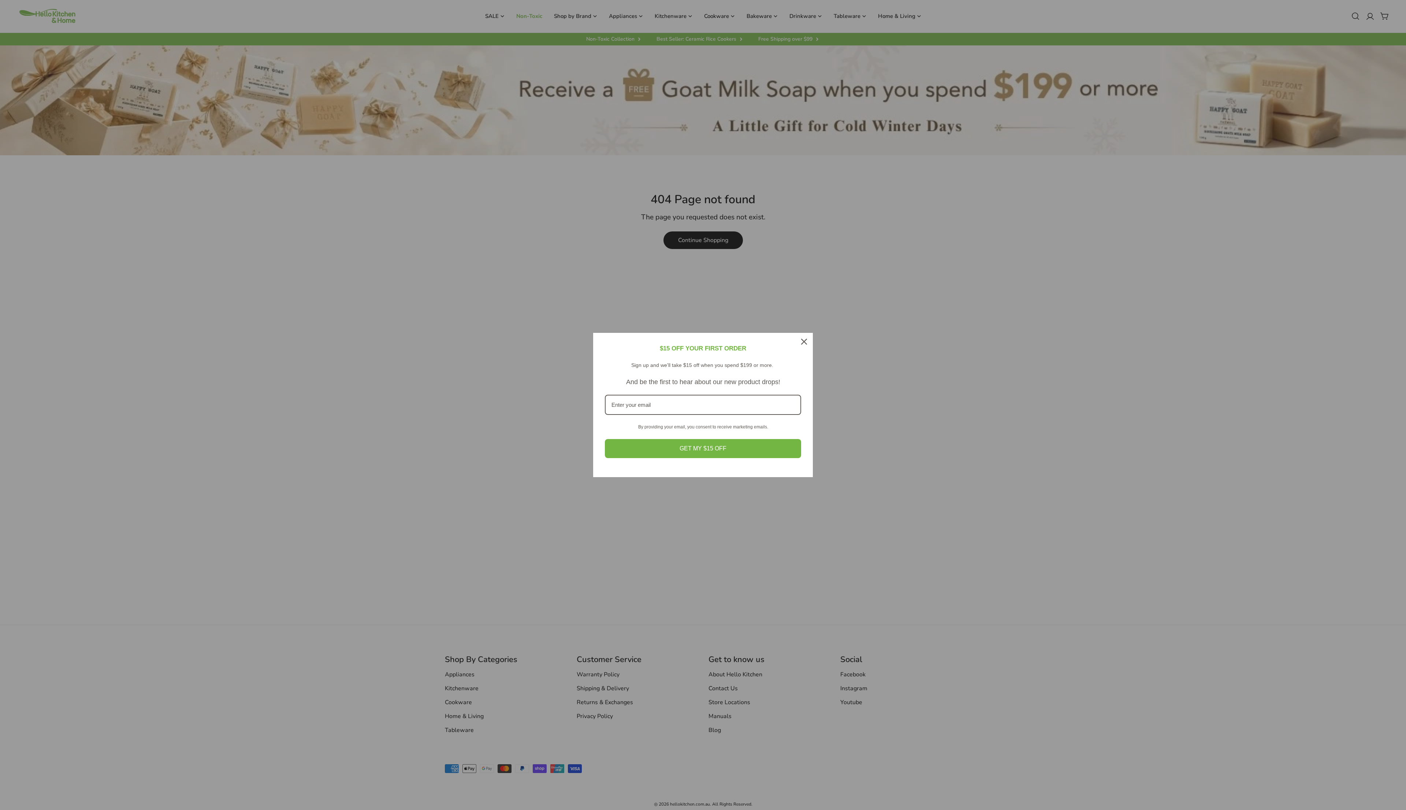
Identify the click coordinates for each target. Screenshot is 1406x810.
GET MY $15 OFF (703, 448)
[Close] (804, 341)
